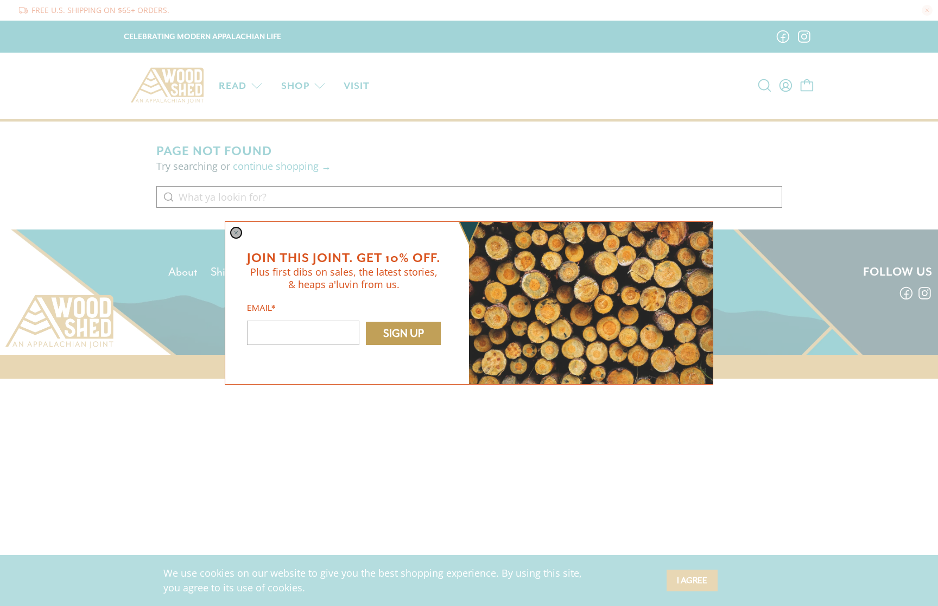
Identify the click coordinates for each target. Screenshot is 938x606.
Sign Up (403, 333)
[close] (236, 232)
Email (261, 308)
